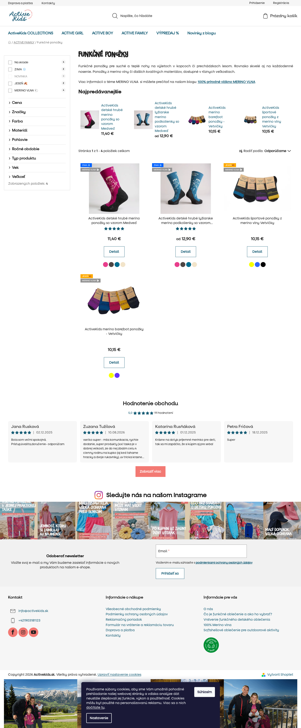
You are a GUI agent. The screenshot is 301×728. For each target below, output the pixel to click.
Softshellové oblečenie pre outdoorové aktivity (241, 630)
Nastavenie (99, 718)
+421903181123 (29, 620)
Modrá (257, 264)
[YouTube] (33, 632)
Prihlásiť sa (170, 573)
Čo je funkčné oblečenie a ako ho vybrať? (238, 614)
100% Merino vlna (217, 625)
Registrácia (281, 3)
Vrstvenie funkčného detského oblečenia (237, 619)
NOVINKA (39, 76)
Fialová (117, 375)
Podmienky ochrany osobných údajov (137, 614)
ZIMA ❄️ (39, 69)
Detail (114, 251)
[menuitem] (30, 33)
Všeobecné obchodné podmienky (133, 609)
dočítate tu (95, 707)
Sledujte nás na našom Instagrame (156, 495)
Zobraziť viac (150, 471)
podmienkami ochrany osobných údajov (224, 563)
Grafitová (111, 264)
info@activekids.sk (33, 611)
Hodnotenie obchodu (150, 403)
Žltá (251, 264)
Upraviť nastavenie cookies (119, 674)
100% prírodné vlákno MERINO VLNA (226, 82)
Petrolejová (117, 264)
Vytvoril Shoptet (280, 674)
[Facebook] (13, 632)
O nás (208, 609)
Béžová (122, 264)
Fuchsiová (105, 264)
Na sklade (39, 62)
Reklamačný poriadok (124, 619)
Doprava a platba (20, 3)
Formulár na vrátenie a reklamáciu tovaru (140, 625)
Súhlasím (204, 692)
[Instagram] (23, 632)
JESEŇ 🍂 (39, 83)
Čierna (263, 264)
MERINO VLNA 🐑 (39, 90)
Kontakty (48, 3)
